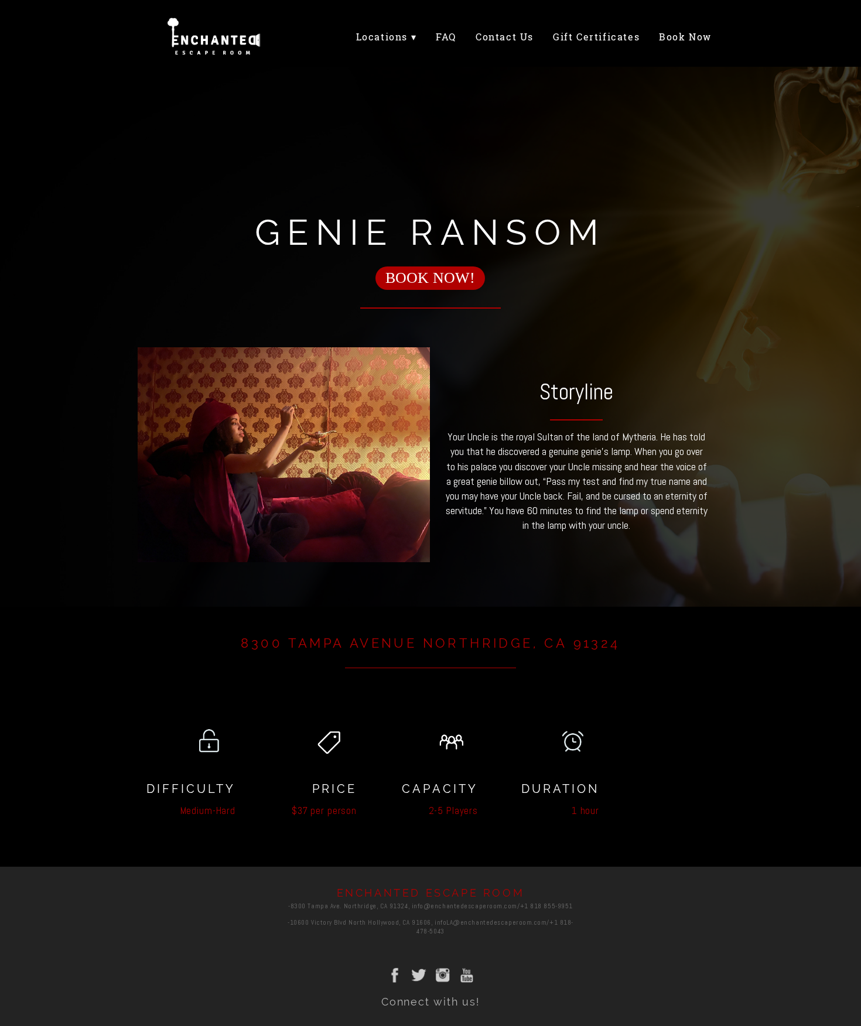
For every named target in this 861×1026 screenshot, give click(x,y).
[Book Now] (688, 48)
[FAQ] (449, 48)
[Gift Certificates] (599, 48)
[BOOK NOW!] (430, 293)
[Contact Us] (507, 48)
